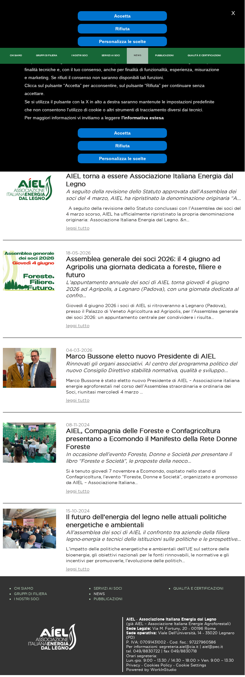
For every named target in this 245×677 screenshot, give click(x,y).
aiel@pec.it (212, 647)
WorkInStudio (163, 670)
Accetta (122, 15)
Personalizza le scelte (122, 41)
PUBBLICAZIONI (164, 55)
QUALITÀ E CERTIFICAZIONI (204, 55)
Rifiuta (122, 28)
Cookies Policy (158, 665)
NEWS (137, 55)
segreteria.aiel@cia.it (178, 647)
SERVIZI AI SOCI (111, 55)
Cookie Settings (191, 665)
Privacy (133, 665)
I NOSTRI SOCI (79, 55)
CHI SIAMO (16, 55)
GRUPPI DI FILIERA (46, 55)
